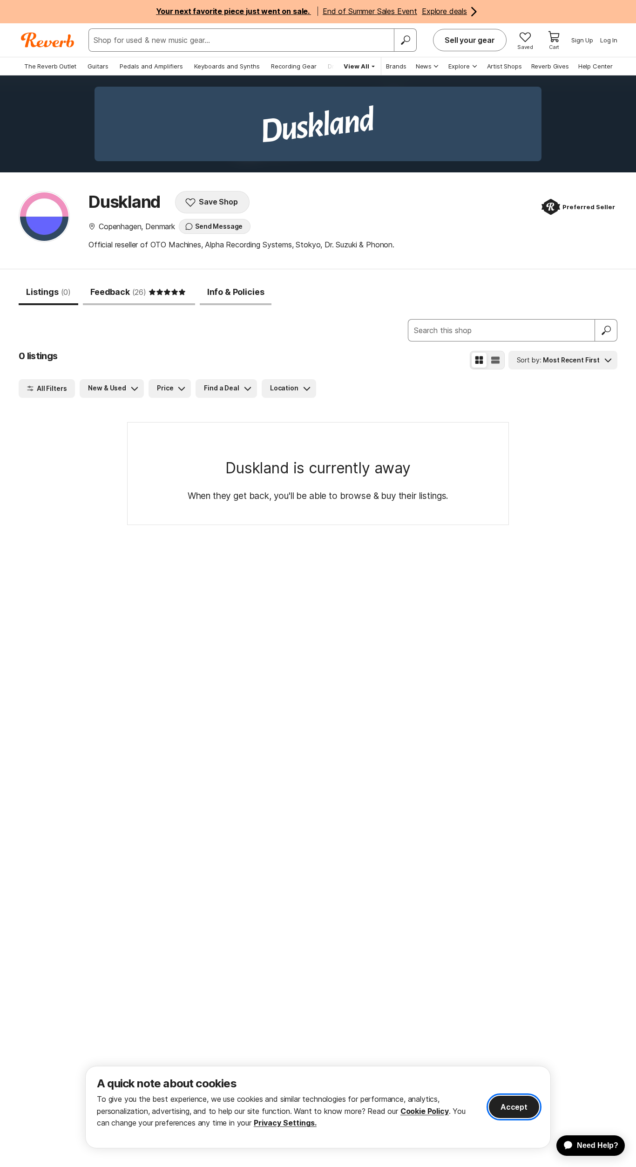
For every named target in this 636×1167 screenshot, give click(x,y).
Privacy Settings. (285, 1122)
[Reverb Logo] (47, 40)
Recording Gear (294, 66)
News (424, 66)
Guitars (98, 66)
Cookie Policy (424, 1111)
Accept (514, 1107)
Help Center (595, 66)
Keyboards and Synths (227, 66)
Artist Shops (504, 66)
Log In (608, 40)
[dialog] (318, 1107)
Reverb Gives (550, 66)
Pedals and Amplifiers (151, 66)
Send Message (219, 226)
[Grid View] (479, 360)
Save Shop (218, 201)
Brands (396, 66)
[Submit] (606, 330)
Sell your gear (470, 40)
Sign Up (582, 40)
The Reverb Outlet (50, 66)
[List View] (495, 360)
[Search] (405, 40)
